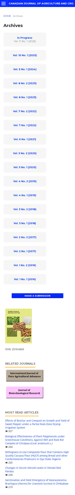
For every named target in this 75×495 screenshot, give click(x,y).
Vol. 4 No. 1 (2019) (24, 195)
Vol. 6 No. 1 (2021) (25, 139)
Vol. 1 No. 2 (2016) (25, 265)
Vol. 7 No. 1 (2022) (24, 125)
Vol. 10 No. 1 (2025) (25, 55)
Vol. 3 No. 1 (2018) (25, 223)
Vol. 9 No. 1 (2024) (24, 69)
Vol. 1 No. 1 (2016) (25, 279)
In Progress (24, 37)
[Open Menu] (3, 3)
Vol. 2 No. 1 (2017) (25, 251)
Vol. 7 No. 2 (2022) (24, 111)
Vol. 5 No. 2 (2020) (24, 153)
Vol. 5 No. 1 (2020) (24, 167)
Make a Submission (37, 295)
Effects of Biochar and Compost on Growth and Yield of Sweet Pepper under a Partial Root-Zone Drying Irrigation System (37, 424)
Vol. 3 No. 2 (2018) (24, 209)
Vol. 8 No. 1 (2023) (24, 97)
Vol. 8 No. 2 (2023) (24, 83)
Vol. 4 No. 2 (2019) (24, 181)
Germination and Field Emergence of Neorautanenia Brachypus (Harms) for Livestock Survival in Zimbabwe (36, 481)
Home (7, 16)
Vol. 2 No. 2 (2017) (24, 237)
